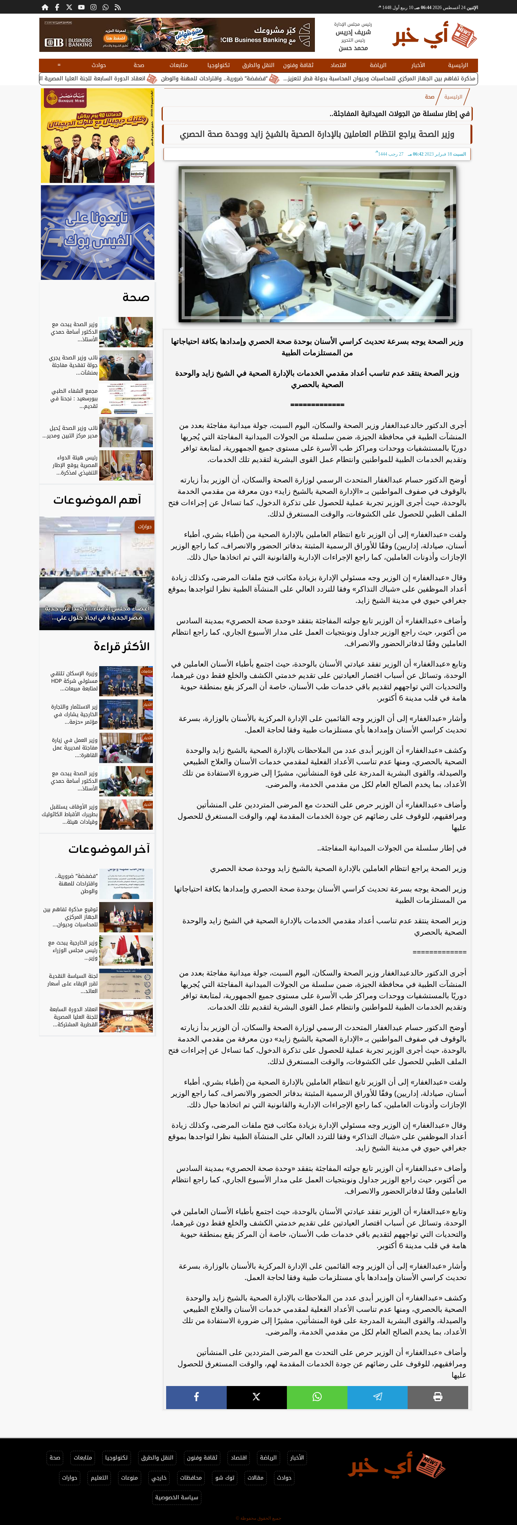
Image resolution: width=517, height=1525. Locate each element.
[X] (257, 1397)
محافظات (191, 1478)
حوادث (99, 65)
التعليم (99, 1478)
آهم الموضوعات (97, 500)
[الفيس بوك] (57, 7)
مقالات (255, 1478)
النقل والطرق (258, 65)
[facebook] (196, 1397)
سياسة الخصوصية (176, 1497)
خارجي (159, 1478)
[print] (438, 1397)
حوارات (69, 1478)
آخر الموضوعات (109, 849)
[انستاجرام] (93, 7)
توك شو (224, 1478)
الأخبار (418, 65)
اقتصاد (338, 65)
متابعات (179, 65)
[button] (55, 577)
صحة (139, 65)
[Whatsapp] (106, 7)
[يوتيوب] (81, 7)
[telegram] (377, 1397)
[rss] (118, 7)
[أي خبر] (177, 35)
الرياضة (378, 65)
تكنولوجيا (218, 65)
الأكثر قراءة (121, 647)
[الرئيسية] (45, 7)
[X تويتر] (69, 7)
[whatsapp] (317, 1397)
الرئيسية (458, 65)
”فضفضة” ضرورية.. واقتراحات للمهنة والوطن (266, 78)
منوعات (129, 1478)
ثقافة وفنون (298, 65)
